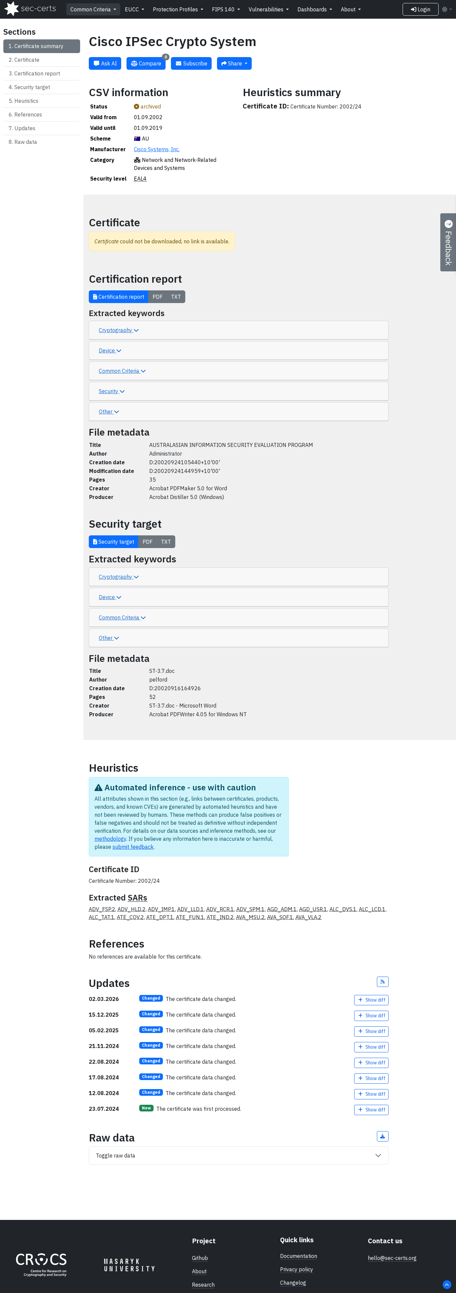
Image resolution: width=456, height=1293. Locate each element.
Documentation (298, 1256)
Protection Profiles (176, 9)
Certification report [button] (120, 296)
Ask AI (108, 63)
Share (235, 63)
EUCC (132, 9)
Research (203, 1284)
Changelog (293, 1282)
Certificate (26, 59)
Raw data (25, 142)
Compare (152, 62)
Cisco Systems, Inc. (157, 149)
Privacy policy (296, 1269)
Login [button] (423, 9)
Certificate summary (38, 46)
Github (200, 1258)
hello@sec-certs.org (392, 1258)
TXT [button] (176, 296)
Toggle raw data (115, 1155)
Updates (24, 128)
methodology (110, 838)
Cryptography (116, 330)
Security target (32, 87)
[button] (383, 982)
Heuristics (26, 100)
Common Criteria (91, 9)
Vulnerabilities (267, 9)
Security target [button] (115, 541)
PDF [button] (158, 296)
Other (106, 411)
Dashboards (312, 9)
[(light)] (446, 9)
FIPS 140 (224, 9)
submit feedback (133, 846)
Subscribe (194, 63)
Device (107, 350)
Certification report (37, 73)
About (349, 9)
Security (109, 391)
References (28, 114)
